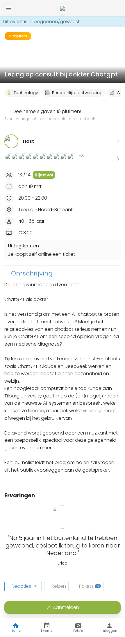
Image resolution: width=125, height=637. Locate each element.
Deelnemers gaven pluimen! (49, 115)
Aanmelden (66, 607)
